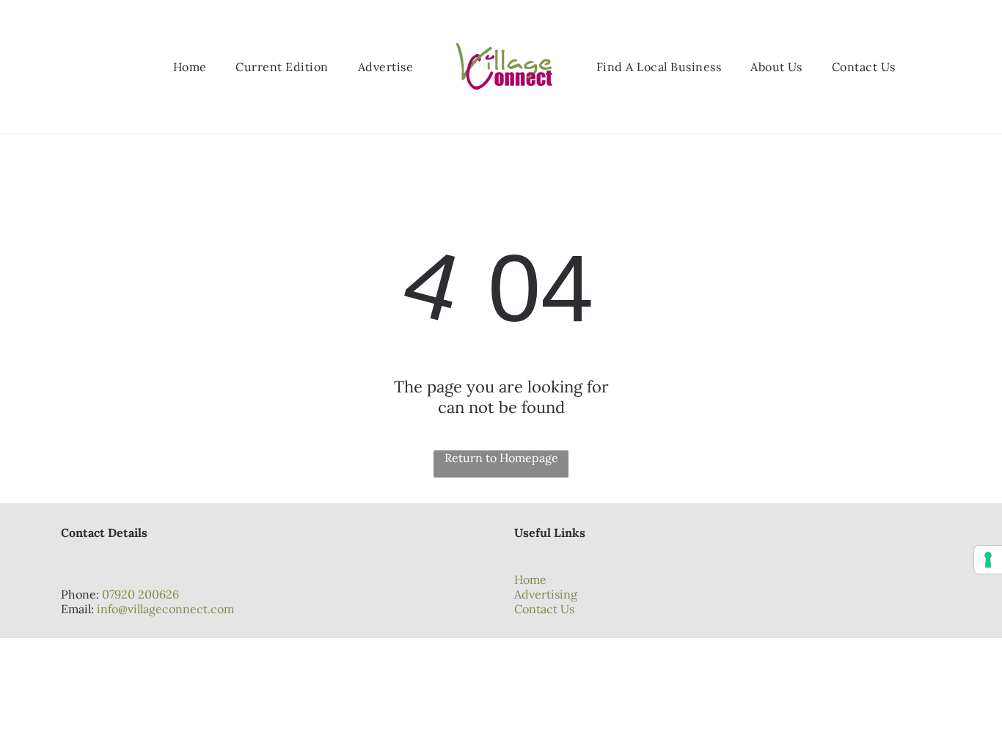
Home (530, 579)
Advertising (545, 594)
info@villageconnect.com (165, 608)
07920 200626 (140, 594)
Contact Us (544, 608)
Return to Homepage (501, 457)
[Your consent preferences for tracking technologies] (988, 560)
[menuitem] (190, 66)
